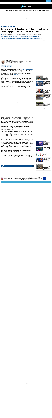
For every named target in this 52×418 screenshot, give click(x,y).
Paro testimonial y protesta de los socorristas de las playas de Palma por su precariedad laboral (20, 36)
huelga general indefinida (27, 69)
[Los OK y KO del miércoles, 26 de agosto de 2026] (39, 154)
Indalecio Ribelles (9, 60)
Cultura (47, 10)
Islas (13, 10)
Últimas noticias (25, 10)
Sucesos (16, 10)
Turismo (34, 10)
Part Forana (39, 10)
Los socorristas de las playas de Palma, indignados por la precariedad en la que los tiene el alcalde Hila (22, 38)
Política (10, 10)
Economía (30, 10)
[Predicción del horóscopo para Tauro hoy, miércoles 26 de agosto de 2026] (39, 143)
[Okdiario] (26, 6)
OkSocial (43, 10)
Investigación (6, 10)
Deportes (20, 10)
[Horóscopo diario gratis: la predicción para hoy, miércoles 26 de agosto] (39, 149)
